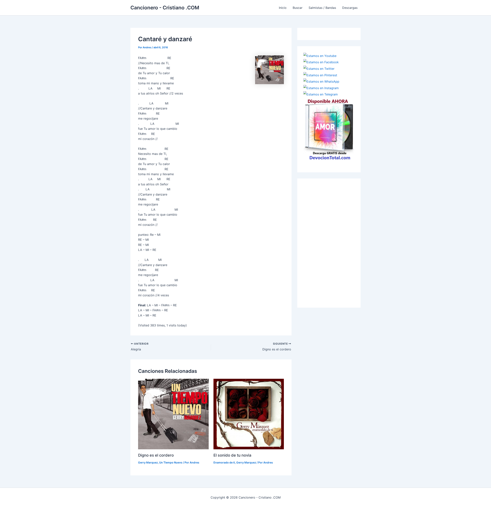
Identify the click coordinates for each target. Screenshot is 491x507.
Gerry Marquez (148, 462)
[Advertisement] (332, 242)
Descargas (350, 8)
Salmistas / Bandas (322, 8)
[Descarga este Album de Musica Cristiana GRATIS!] (328, 129)
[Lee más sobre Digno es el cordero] (173, 414)
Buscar (297, 8)
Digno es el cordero (156, 455)
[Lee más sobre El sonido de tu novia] (248, 414)
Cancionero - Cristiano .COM (164, 8)
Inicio (283, 8)
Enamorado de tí (224, 462)
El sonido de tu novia (232, 455)
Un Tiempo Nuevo (170, 462)
